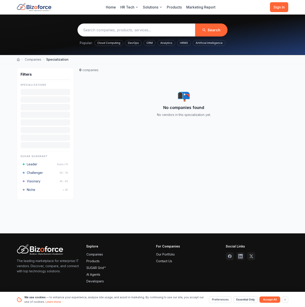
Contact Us (164, 261)
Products (174, 7)
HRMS (184, 43)
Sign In (279, 7)
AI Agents (93, 274)
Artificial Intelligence (209, 43)
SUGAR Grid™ (96, 268)
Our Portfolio (165, 254)
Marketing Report (200, 7)
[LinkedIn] (240, 256)
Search (214, 30)
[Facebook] (230, 256)
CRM (149, 43)
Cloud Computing (108, 43)
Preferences (220, 299)
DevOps (133, 43)
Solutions (150, 7)
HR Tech (127, 7)
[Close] (285, 299)
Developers (95, 281)
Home (111, 7)
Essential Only (245, 299)
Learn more (53, 301)
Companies (33, 59)
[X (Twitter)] (251, 256)
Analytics (166, 43)
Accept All (270, 299)
